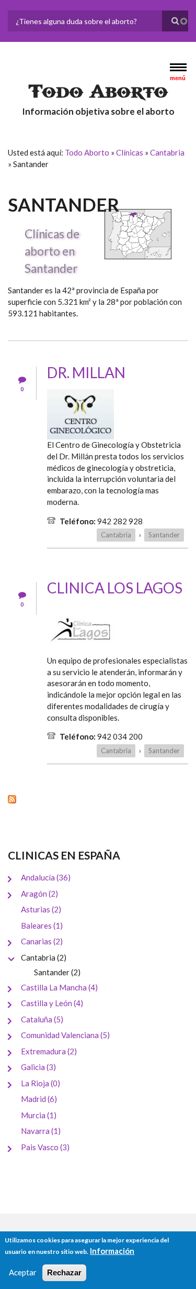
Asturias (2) (41, 909)
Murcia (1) (38, 1115)
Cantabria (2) (43, 957)
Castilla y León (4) (52, 1003)
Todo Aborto (98, 92)
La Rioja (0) (40, 1083)
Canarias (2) (42, 941)
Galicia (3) (38, 1067)
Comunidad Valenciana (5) (65, 1035)
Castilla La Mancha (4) (59, 987)
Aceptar (23, 1272)
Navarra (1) (41, 1131)
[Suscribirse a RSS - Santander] (98, 799)
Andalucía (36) (46, 877)
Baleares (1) (42, 925)
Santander (164, 535)
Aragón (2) (39, 893)
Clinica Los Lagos (114, 588)
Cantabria (167, 152)
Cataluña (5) (42, 1019)
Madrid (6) (39, 1099)
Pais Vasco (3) (45, 1147)
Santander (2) (57, 972)
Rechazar (64, 1272)
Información (112, 1250)
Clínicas (129, 152)
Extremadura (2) (49, 1051)
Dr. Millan (86, 372)
